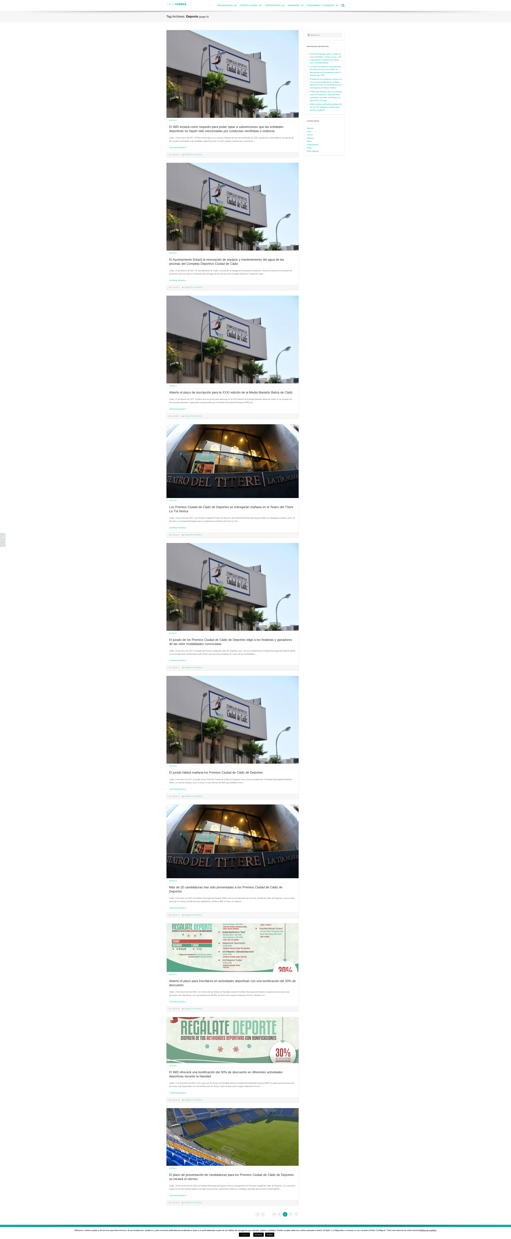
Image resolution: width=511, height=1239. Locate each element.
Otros (309, 141)
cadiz (309, 132)
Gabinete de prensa (193, 154)
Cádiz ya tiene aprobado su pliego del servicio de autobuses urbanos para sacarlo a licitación (326, 107)
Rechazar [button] (258, 1235)
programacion (313, 145)
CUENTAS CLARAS (249, 5)
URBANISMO (294, 5)
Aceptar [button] (270, 1235)
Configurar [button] (244, 1235)
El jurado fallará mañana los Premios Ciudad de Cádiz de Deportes (216, 772)
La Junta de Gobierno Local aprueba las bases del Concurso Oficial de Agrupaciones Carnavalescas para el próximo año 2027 (325, 71)
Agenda (310, 128)
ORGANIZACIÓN (225, 5)
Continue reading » (178, 147)
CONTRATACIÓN (273, 5)
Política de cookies (427, 1230)
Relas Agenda (313, 151)
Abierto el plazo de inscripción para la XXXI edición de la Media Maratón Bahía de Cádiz (231, 392)
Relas (309, 148)
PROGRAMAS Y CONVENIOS (321, 5)
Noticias (173, 120)
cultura (310, 135)
